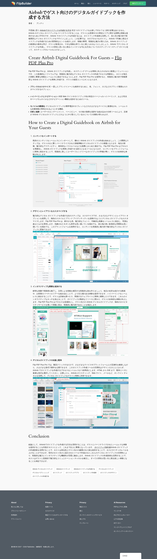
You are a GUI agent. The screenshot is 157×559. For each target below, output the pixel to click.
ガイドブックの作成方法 (41, 476)
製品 (82, 3)
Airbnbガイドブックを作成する (84, 469)
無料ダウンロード (137, 3)
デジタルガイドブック (106, 469)
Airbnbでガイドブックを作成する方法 (55, 30)
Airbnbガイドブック (63, 469)
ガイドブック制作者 (102, 447)
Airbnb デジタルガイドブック (43, 469)
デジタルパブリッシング (41, 472)
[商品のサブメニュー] (84, 3)
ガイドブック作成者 (89, 472)
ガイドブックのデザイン (108, 472)
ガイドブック (57, 472)
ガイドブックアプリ (72, 472)
